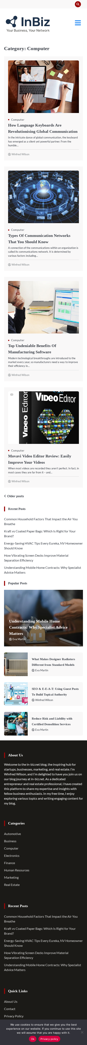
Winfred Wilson (20, 154)
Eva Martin (19, 639)
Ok (33, 1039)
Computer (17, 119)
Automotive (12, 834)
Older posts (15, 496)
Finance (9, 863)
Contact (9, 1009)
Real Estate (12, 885)
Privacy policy (49, 1039)
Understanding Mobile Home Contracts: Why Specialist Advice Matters (38, 627)
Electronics (11, 855)
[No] (82, 1032)
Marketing (11, 877)
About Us (10, 1001)
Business (10, 841)
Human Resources (16, 870)
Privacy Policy (13, 1016)
